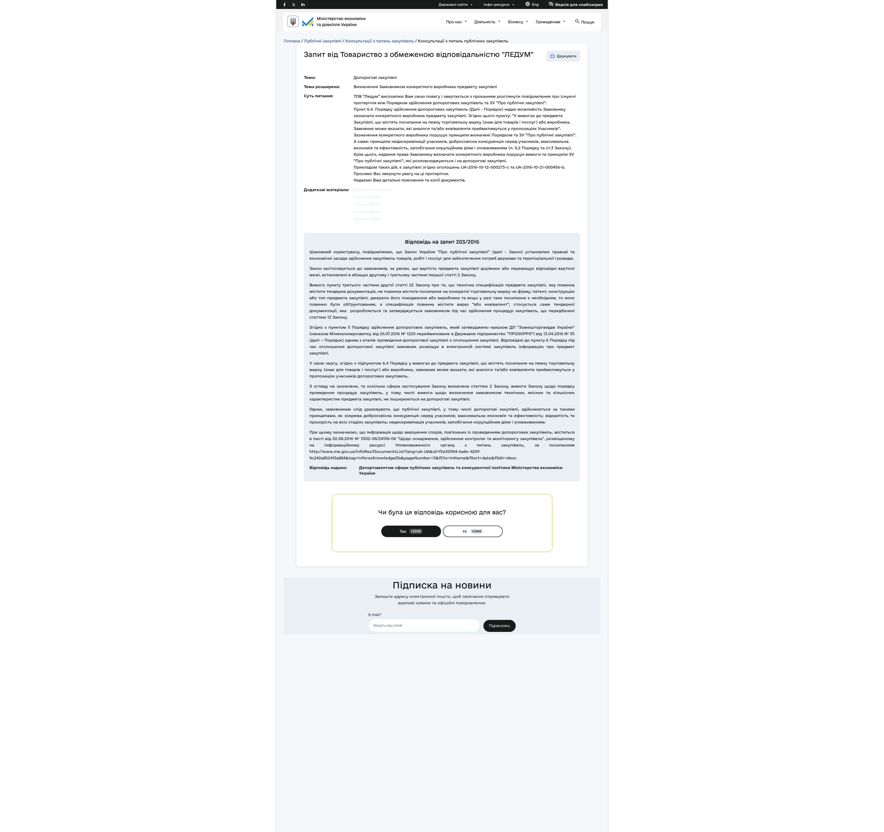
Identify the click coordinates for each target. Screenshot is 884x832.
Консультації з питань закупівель (379, 41)
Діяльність (485, 22)
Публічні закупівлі (322, 41)
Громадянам (548, 22)
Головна (292, 41)
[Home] (326, 22)
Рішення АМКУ (367, 197)
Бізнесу (516, 22)
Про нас (454, 22)
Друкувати (566, 56)
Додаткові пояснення (373, 190)
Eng (535, 4)
